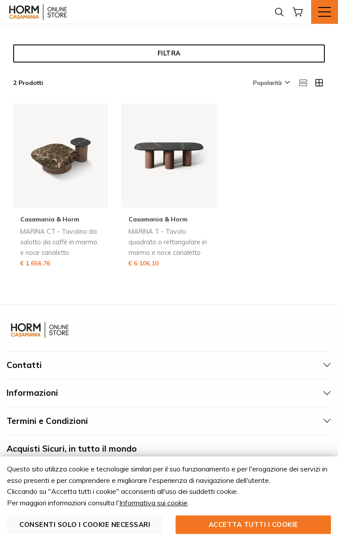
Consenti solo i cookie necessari (84, 524)
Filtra (169, 53)
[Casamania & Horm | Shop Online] (40, 12)
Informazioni (32, 392)
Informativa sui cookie (153, 502)
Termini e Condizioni (47, 421)
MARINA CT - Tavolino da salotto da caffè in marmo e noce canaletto (58, 242)
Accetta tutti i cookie (253, 524)
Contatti (24, 365)
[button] (271, 83)
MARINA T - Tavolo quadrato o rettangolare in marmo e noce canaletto (168, 242)
